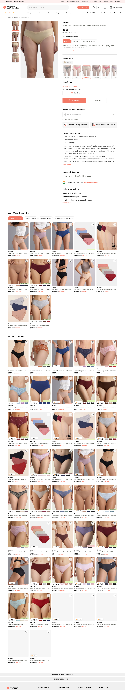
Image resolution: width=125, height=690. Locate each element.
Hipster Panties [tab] (31, 218)
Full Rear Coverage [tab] (89, 41)
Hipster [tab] (66, 41)
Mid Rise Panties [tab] (45, 218)
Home (9, 17)
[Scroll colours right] (115, 72)
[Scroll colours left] (64, 72)
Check (113, 114)
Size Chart (77, 93)
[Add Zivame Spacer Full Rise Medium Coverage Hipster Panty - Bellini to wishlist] (92, 260)
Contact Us (84, 1)
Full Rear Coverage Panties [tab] (64, 218)
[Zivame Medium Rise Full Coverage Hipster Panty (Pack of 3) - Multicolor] (40, 353)
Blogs (62, 1)
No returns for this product (105, 125)
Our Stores (93, 1)
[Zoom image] (39, 49)
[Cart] (105, 7)
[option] (15, 26)
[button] (66, 7)
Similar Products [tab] (15, 218)
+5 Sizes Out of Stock (69, 86)
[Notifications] (94, 7)
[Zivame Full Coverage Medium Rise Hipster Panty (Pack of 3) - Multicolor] (18, 308)
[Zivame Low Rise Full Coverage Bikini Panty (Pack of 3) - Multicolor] (18, 498)
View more (66, 165)
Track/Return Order (73, 1)
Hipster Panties (25, 17)
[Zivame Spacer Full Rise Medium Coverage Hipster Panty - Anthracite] (62, 272)
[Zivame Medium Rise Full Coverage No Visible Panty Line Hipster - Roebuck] (18, 236)
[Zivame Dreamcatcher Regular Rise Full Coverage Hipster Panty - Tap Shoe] (18, 353)
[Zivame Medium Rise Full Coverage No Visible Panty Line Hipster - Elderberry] (40, 236)
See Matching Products (71, 51)
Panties (16, 17)
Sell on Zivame (103, 1)
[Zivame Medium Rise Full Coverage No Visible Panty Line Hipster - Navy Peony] (62, 236)
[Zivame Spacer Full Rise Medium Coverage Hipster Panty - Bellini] (84, 272)
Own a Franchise (115, 1)
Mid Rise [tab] (76, 41)
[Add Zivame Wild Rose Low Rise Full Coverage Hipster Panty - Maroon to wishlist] (70, 631)
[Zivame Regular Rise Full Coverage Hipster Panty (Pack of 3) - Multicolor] (84, 353)
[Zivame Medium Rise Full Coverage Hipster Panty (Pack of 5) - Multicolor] (106, 272)
